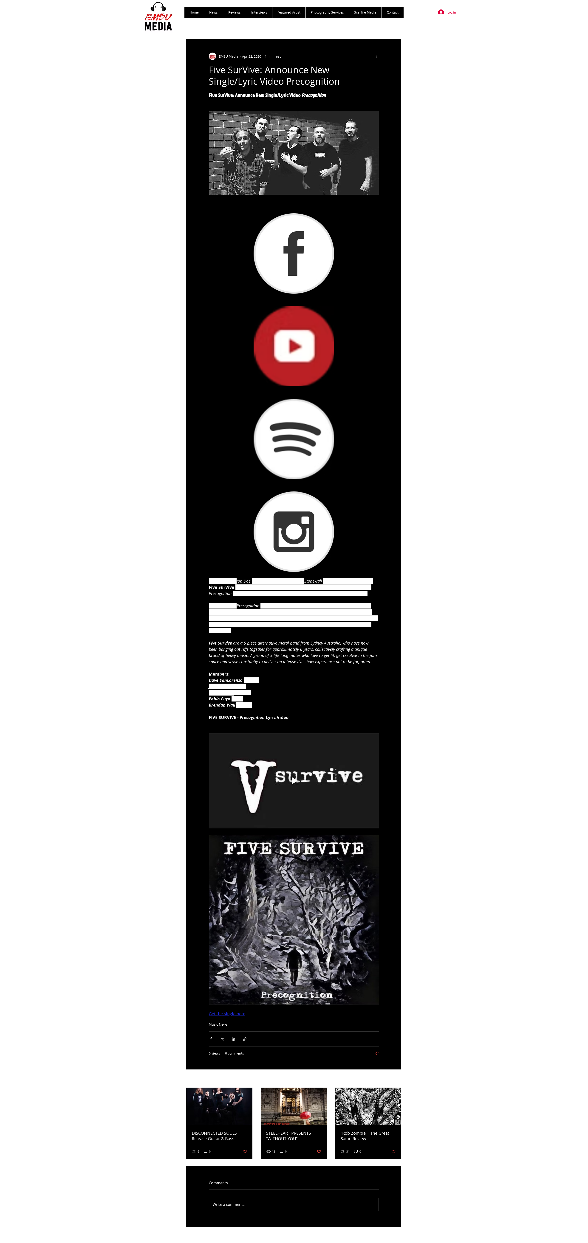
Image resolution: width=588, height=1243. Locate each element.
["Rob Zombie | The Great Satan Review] (368, 1106)
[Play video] (294, 780)
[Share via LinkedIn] (233, 1039)
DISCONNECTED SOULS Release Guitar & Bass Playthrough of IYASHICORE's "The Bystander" (219, 1135)
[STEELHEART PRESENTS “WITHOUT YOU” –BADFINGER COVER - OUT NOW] (294, 1106)
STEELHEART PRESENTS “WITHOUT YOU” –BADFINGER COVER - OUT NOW (291, 1135)
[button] (234, 12)
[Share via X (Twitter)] (222, 1039)
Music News (218, 1024)
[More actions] (376, 56)
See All (396, 1079)
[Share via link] (245, 1039)
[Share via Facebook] (211, 1039)
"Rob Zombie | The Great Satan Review (365, 1135)
